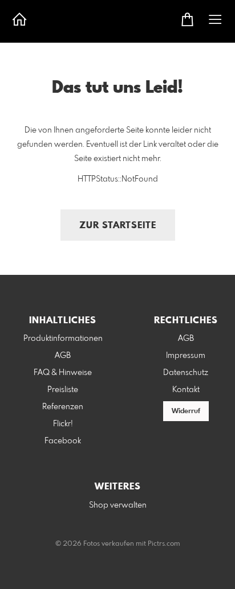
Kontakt (186, 390)
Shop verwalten (118, 505)
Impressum (185, 356)
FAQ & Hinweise (63, 373)
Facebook (62, 441)
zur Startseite (117, 225)
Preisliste (62, 390)
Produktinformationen (63, 339)
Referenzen (62, 407)
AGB (63, 356)
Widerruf (186, 411)
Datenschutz (185, 373)
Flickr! (63, 424)
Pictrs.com (164, 544)
